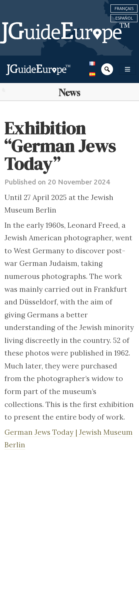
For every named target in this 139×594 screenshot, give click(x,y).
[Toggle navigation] (127, 69)
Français (124, 8)
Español (124, 18)
